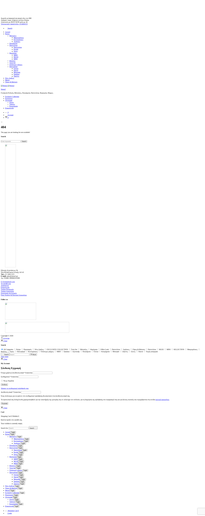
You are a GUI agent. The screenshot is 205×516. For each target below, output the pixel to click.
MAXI (16, 57)
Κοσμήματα (13, 106)
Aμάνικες (17, 41)
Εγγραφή (4, 403)
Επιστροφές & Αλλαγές (9, 293)
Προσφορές (9, 495)
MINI (16, 59)
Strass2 (3, 89)
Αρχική (7, 32)
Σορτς (16, 51)
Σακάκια (16, 74)
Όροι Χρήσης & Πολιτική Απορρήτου (14, 295)
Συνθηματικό (9, 377)
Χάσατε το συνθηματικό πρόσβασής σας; (15, 388)
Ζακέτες (16, 76)
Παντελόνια (13, 45)
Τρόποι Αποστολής (7, 291)
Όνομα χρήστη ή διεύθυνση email (16, 373)
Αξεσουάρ (8, 100)
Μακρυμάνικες (19, 38)
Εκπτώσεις (8, 98)
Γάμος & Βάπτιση (11, 82)
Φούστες (12, 61)
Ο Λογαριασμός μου (8, 282)
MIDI (16, 55)
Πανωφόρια (13, 67)
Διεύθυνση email (11, 392)
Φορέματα (12, 53)
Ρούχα (7, 34)
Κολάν (16, 49)
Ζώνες (11, 102)
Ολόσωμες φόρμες (15, 65)
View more (4, 357)
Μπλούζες (12, 36)
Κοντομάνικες (18, 40)
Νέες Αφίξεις (9, 78)
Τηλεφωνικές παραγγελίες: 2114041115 (14, 24)
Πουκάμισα (13, 43)
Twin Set (12, 63)
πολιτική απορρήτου (162, 400)
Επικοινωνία (9, 108)
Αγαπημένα (5, 285)
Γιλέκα (16, 68)
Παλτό (16, 70)
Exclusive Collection (12, 96)
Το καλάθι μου (6, 284)
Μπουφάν (17, 72)
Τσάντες (12, 104)
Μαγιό (7, 80)
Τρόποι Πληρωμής (7, 289)
